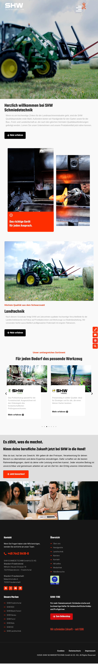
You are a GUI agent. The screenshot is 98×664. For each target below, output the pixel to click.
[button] (2, 49)
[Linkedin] (20, 588)
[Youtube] (15, 588)
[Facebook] (6, 588)
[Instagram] (11, 588)
